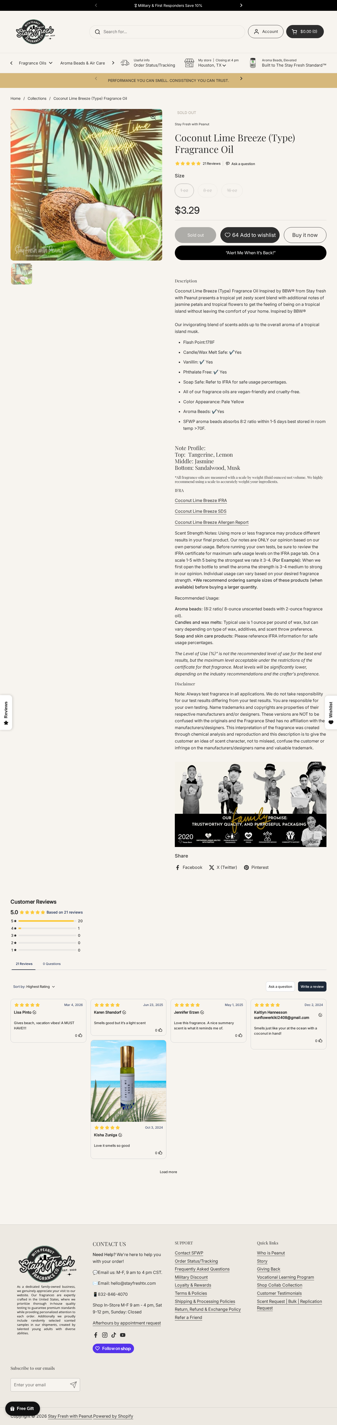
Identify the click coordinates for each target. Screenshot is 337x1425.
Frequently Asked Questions (202, 1269)
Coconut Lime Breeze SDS (200, 511)
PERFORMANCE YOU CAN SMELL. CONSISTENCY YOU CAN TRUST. (168, 80)
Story (262, 1261)
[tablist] (168, 964)
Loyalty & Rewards (193, 1285)
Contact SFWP (189, 1252)
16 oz (232, 190)
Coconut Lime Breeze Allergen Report (212, 522)
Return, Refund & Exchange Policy (208, 1309)
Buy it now (305, 235)
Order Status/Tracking (196, 1261)
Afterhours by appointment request (127, 1323)
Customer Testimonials (279, 1293)
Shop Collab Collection (279, 1285)
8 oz (207, 190)
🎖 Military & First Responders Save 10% (168, 5)
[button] (211, 63)
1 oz (184, 190)
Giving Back (268, 1269)
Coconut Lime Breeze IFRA (201, 500)
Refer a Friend (188, 1317)
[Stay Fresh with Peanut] (34, 32)
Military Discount (191, 1277)
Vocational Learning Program (285, 1277)
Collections (37, 98)
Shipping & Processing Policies (205, 1301)
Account (270, 31)
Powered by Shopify (113, 1416)
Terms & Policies (191, 1293)
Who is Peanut (271, 1252)
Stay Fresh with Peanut (70, 1416)
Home (16, 98)
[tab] (24, 964)
